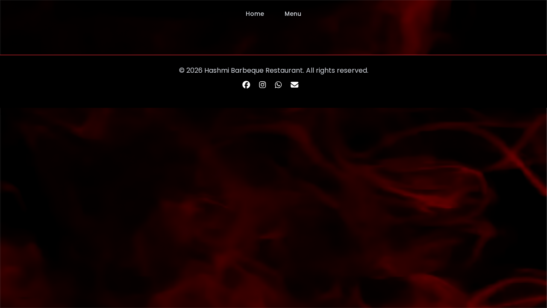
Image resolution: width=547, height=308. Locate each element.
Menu (293, 13)
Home (255, 13)
